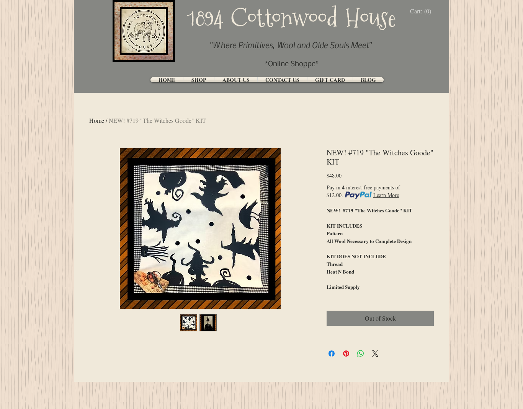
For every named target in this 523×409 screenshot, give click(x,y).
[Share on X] (375, 353)
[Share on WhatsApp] (360, 353)
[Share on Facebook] (331, 353)
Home (96, 120)
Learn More (386, 195)
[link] (422, 11)
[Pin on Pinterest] (346, 353)
